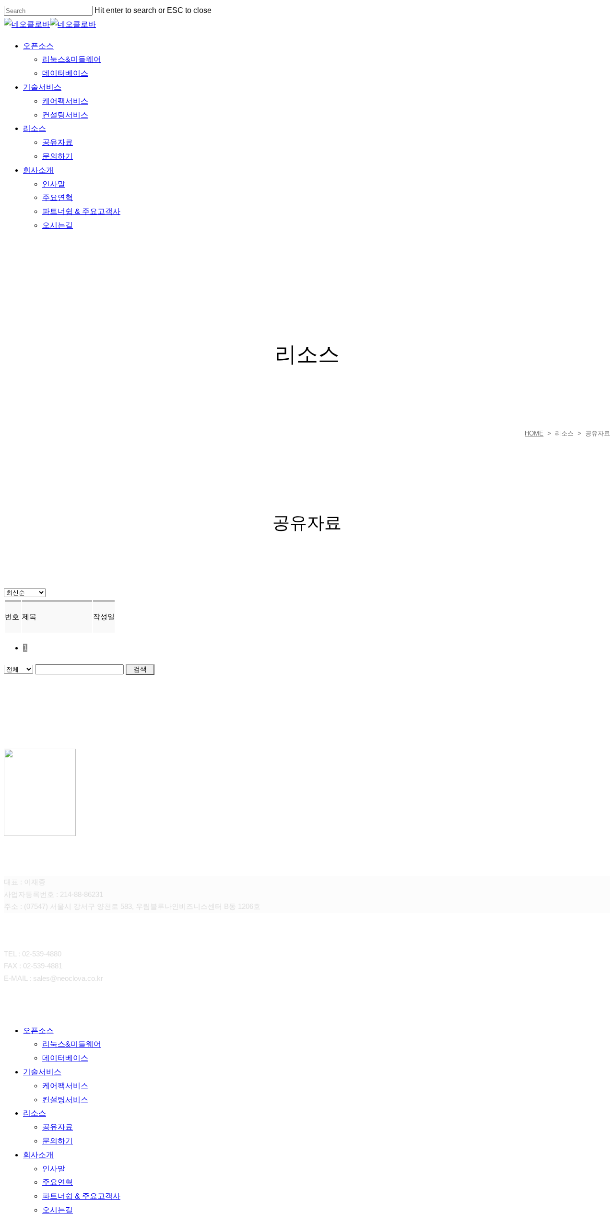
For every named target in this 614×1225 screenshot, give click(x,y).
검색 (140, 669)
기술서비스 (42, 1072)
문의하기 (57, 1141)
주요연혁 (57, 1182)
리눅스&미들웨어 (71, 1044)
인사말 (53, 1169)
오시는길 (57, 1210)
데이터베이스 (65, 1058)
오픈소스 (38, 1030)
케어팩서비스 (65, 1086)
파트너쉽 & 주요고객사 (81, 1196)
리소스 (34, 1113)
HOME (534, 433)
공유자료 (57, 1127)
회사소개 (38, 1155)
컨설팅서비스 (65, 1099)
